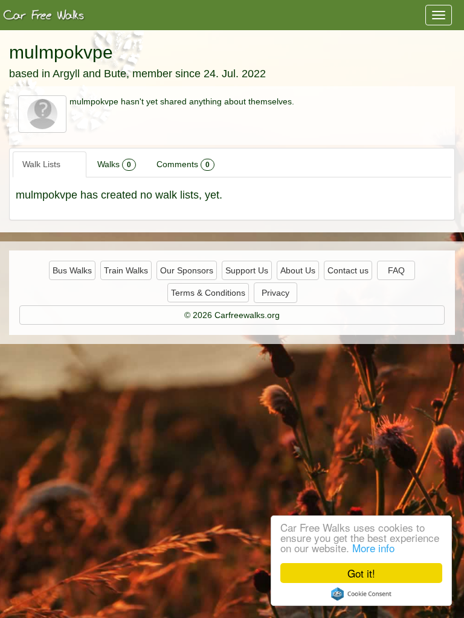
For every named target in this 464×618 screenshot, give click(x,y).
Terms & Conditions (208, 293)
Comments (183, 164)
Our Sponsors (186, 270)
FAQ (396, 270)
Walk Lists (47, 164)
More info (373, 547)
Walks (114, 164)
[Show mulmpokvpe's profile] (42, 113)
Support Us (246, 270)
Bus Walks (72, 270)
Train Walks (126, 270)
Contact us (348, 270)
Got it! (361, 573)
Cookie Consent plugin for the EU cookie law (361, 593)
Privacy (275, 293)
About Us (297, 270)
